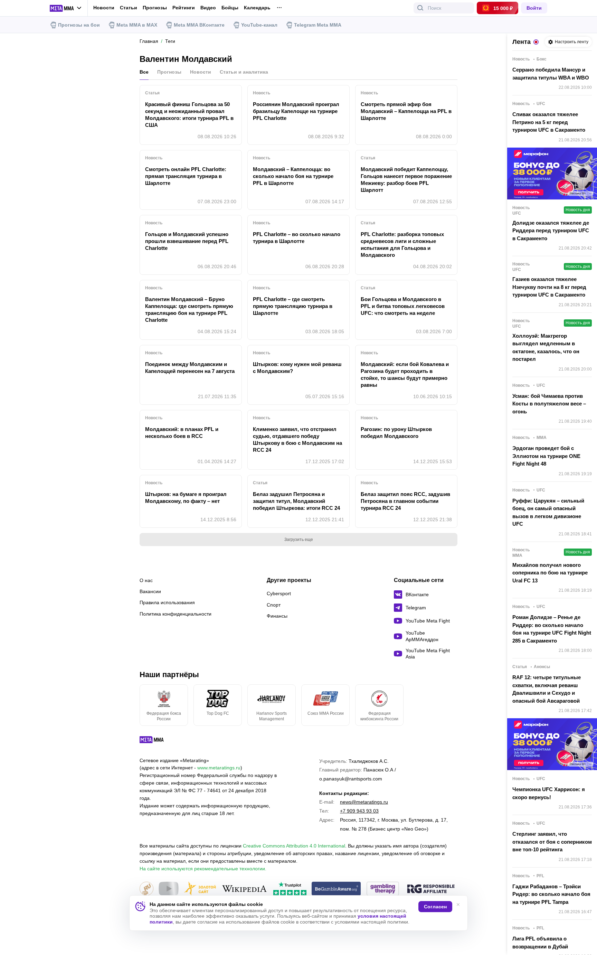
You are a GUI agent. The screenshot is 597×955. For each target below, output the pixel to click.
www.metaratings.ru (218, 767)
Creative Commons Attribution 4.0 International (294, 846)
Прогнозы (155, 7)
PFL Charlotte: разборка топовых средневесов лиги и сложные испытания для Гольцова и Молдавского (402, 244)
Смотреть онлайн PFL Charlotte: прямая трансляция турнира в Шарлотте (185, 176)
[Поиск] (420, 7)
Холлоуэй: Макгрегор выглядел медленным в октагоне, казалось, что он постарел (545, 347)
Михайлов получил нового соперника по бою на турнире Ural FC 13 (550, 572)
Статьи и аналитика (244, 72)
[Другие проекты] (66, 8)
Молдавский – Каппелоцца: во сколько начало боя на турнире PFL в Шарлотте (293, 176)
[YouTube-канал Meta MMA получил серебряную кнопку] (169, 889)
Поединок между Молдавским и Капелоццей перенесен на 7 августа (190, 367)
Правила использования (167, 602)
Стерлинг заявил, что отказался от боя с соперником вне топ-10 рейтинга (552, 841)
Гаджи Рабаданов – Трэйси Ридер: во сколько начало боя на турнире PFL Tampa (551, 894)
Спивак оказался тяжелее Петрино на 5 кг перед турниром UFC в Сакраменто (548, 122)
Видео (208, 7)
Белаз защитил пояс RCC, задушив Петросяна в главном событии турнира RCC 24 (405, 501)
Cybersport (279, 593)
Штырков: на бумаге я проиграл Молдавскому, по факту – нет (186, 497)
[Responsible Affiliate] (430, 889)
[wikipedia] (244, 889)
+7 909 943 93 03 (359, 811)
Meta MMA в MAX (136, 25)
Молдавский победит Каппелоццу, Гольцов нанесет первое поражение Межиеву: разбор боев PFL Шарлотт (406, 179)
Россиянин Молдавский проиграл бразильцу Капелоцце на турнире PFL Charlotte (296, 111)
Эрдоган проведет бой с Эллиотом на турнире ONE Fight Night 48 (546, 456)
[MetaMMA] (158, 741)
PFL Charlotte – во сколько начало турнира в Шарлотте (296, 237)
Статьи (128, 7)
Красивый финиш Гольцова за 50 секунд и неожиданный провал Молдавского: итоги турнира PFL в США (189, 114)
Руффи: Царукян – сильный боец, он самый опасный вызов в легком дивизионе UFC (548, 512)
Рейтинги (183, 7)
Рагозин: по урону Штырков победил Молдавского (396, 432)
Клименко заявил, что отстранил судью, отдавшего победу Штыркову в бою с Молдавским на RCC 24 (297, 439)
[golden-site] (200, 889)
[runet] (146, 889)
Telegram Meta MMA (317, 25)
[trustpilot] (289, 889)
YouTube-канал (259, 25)
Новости (103, 7)
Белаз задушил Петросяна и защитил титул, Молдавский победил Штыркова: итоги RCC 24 (296, 501)
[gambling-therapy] (383, 889)
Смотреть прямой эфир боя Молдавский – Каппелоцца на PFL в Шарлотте (406, 111)
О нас (146, 580)
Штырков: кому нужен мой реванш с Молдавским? (297, 367)
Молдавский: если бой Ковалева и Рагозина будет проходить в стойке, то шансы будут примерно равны (405, 374)
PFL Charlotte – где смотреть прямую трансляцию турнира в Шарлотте (292, 306)
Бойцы (229, 7)
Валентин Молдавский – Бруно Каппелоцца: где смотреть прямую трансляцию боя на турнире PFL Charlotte (189, 309)
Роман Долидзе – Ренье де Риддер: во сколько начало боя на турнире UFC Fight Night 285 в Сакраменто (551, 629)
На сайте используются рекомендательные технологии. (203, 868)
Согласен (435, 906)
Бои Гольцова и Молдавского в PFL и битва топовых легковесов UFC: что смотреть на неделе (403, 306)
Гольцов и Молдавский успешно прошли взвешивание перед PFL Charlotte (186, 241)
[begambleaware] (336, 889)
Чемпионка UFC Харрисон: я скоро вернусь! (548, 793)
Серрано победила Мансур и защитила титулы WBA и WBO (550, 74)
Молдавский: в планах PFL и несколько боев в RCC (181, 432)
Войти (534, 8)
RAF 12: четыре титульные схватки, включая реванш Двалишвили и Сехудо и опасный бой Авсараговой (546, 689)
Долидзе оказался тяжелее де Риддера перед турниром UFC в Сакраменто (550, 230)
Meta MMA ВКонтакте (199, 25)
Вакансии (150, 591)
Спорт (274, 605)
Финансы (277, 616)
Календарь (257, 7)
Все (144, 72)
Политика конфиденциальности (175, 614)
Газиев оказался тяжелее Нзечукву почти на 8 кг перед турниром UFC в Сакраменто (549, 287)
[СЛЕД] (457, 705)
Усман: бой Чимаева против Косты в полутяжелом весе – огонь (549, 403)
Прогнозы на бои (79, 25)
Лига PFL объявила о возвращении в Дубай (540, 942)
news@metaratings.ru (364, 802)
